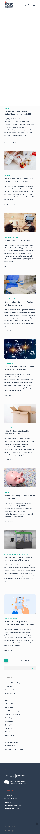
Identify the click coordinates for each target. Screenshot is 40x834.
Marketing (7, 175)
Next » (27, 660)
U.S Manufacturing (11, 742)
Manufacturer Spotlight (13, 714)
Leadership (8, 237)
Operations (8, 721)
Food (6, 299)
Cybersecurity (8, 363)
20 (21, 660)
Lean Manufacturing (11, 711)
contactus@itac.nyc (11, 798)
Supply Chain (9, 735)
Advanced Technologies (12, 554)
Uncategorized (9, 746)
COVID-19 (8, 686)
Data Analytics (9, 693)
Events (6, 108)
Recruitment (8, 728)
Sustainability (8, 428)
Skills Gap (7, 732)
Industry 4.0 (24, 554)
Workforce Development (13, 749)
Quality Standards (15, 299)
